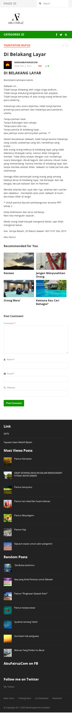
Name (10, 359)
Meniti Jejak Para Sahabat (38, 707)
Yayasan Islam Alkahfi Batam (18, 442)
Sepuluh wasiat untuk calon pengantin (33, 543)
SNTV (6, 433)
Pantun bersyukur (23, 487)
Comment (9, 323)
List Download (41, 698)
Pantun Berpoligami (24, 515)
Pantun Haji (20, 529)
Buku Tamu (9, 698)
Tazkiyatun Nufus (17, 45)
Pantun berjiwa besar (24, 607)
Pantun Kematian (23, 458)
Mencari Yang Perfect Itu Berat (29, 650)
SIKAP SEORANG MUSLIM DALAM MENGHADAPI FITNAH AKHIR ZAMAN (38, 474)
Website (11, 387)
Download (57, 698)
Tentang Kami (24, 698)
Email (10, 373)
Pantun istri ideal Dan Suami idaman (32, 501)
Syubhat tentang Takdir (26, 621)
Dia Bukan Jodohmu (24, 565)
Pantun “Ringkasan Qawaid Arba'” (31, 593)
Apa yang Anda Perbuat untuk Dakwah (33, 579)
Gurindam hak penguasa (26, 636)
